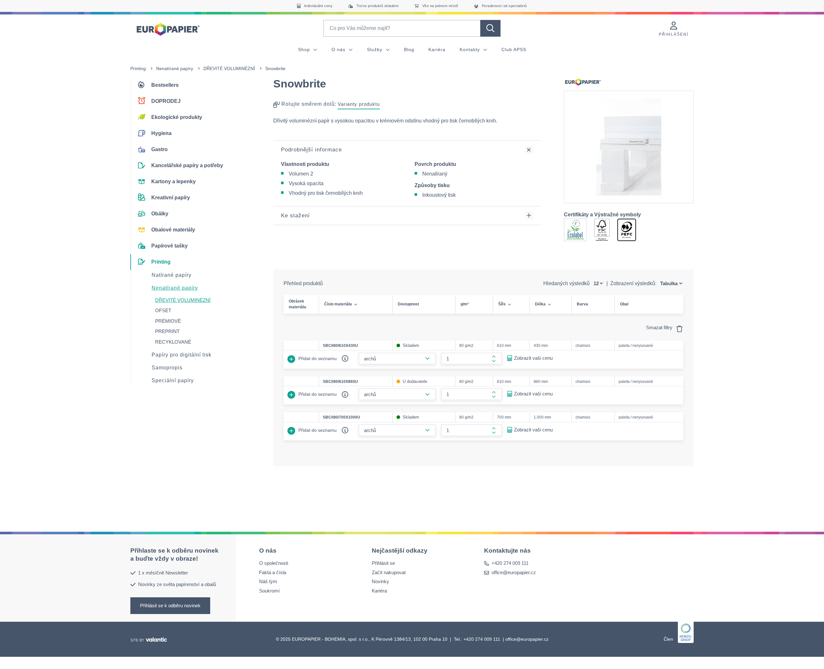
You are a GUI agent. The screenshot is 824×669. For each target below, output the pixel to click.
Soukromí (269, 590)
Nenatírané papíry (174, 68)
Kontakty (471, 49)
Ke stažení (295, 215)
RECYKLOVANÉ (173, 342)
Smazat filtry (660, 327)
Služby (375, 49)
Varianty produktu (359, 104)
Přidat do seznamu (317, 358)
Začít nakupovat (389, 572)
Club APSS (513, 49)
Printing (138, 68)
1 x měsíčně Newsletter (163, 572)
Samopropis (167, 367)
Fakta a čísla (272, 572)
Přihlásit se (383, 563)
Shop (305, 49)
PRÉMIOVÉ (168, 321)
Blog (409, 49)
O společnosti (273, 563)
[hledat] (490, 28)
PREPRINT (167, 331)
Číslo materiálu (338, 304)
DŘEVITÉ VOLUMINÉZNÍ (229, 68)
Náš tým (268, 581)
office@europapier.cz (514, 572)
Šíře (502, 304)
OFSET (163, 310)
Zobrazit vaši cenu (533, 358)
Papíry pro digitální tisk (181, 354)
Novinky (380, 581)
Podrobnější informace (311, 150)
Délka (540, 304)
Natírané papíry (172, 275)
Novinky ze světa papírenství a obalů (177, 584)
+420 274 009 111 (510, 563)
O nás (339, 49)
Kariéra (436, 49)
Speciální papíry (173, 380)
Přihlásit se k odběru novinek (170, 605)
